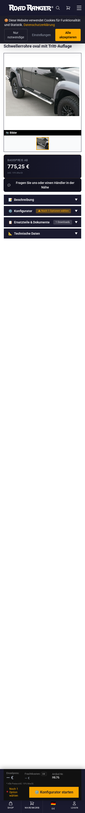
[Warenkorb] (68, 8)
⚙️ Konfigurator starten (54, 792)
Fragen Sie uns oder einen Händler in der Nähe (45, 185)
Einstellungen (41, 35)
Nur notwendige (15, 35)
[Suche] (57, 7)
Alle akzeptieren (68, 35)
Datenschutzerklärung (39, 25)
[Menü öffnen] (79, 8)
